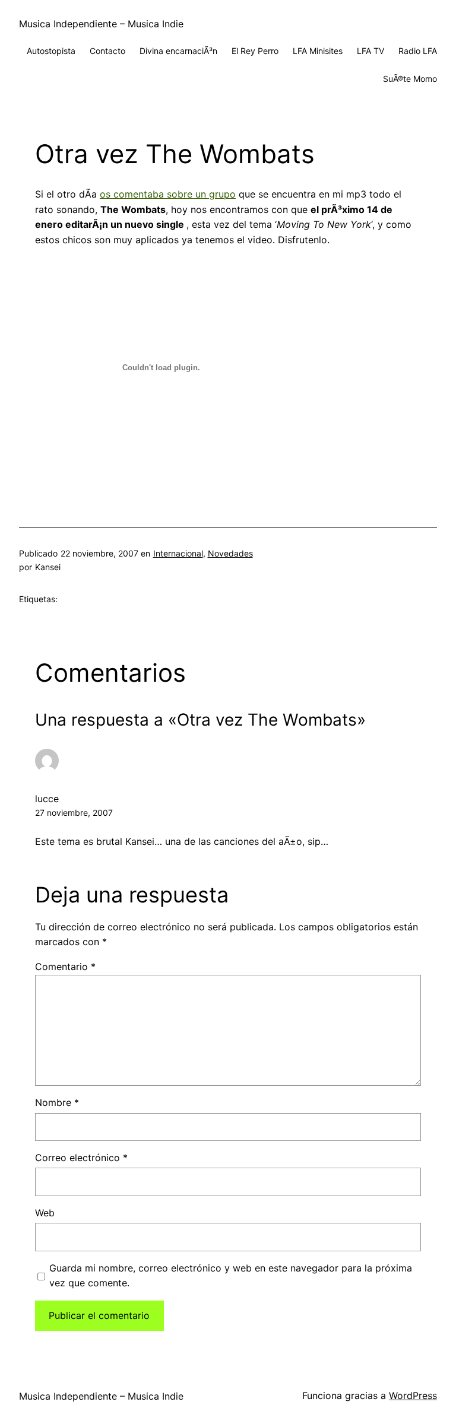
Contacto (107, 51)
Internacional (178, 553)
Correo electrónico (81, 1157)
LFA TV (370, 51)
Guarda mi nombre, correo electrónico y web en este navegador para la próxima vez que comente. (230, 1275)
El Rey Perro (255, 51)
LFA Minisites (318, 51)
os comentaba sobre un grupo (168, 194)
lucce (47, 799)
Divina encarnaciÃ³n (178, 51)
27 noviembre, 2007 (74, 813)
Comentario (65, 966)
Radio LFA (417, 51)
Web (45, 1213)
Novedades (230, 553)
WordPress (413, 1395)
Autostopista (51, 51)
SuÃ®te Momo (410, 79)
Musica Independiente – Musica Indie (101, 24)
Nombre (57, 1102)
